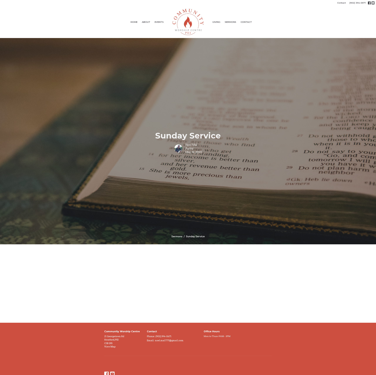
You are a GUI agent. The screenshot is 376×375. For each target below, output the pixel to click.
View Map (110, 346)
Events (159, 22)
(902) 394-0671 (357, 3)
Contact (341, 3)
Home (134, 22)
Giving (216, 22)
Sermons (230, 22)
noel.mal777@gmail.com (169, 340)
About (146, 22)
